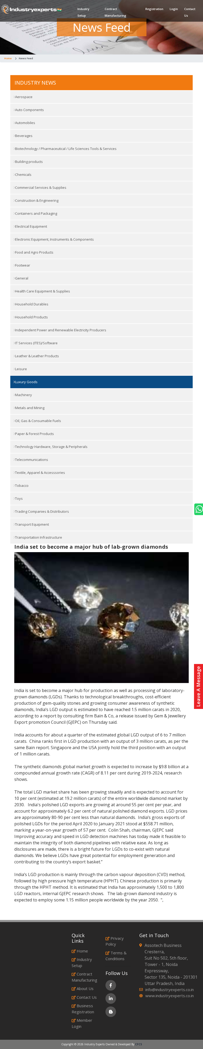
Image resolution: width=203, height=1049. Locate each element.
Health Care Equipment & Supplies (42, 291)
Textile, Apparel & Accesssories (39, 472)
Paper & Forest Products (34, 433)
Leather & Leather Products (36, 356)
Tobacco (21, 485)
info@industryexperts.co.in (169, 989)
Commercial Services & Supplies (40, 187)
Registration (154, 9)
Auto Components (29, 109)
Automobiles (24, 122)
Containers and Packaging (35, 213)
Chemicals (22, 174)
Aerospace (23, 96)
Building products (28, 161)
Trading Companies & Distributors (41, 511)
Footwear (22, 265)
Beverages (23, 135)
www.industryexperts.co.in (169, 995)
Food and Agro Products (33, 252)
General (21, 278)
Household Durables (31, 304)
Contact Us (189, 12)
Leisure (20, 369)
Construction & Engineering (36, 200)
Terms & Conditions (116, 955)
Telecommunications (31, 459)
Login (174, 9)
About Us (85, 988)
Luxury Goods (26, 381)
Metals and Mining (29, 407)
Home (8, 58)
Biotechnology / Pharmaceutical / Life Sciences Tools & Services (65, 148)
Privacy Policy (114, 941)
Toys (18, 498)
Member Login (82, 1023)
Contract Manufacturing (115, 12)
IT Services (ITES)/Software (36, 343)
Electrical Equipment (30, 226)
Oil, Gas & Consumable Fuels (37, 420)
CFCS (138, 1044)
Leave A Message (198, 686)
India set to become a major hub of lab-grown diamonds (91, 546)
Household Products (31, 317)
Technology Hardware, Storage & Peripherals (50, 446)
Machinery (23, 394)
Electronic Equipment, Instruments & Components (54, 239)
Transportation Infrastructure (38, 537)
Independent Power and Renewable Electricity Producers (60, 330)
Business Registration (83, 1008)
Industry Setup (83, 12)
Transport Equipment (31, 524)
